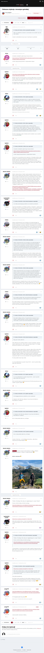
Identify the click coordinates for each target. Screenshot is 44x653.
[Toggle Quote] (13, 30)
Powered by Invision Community (22, 651)
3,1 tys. (7, 229)
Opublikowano (18, 53)
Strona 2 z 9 (30, 22)
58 (7, 63)
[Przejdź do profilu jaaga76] (3, 13)
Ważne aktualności (16, 13)
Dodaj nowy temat (21, 18)
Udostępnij (29, 13)
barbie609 (28, 30)
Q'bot (6, 93)
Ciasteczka (29, 649)
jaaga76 (9, 12)
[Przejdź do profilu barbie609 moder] (6, 203)
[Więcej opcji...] (41, 27)
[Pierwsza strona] (2, 22)
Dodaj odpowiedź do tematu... (14, 634)
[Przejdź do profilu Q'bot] (6, 97)
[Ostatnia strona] (26, 22)
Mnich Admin (6, 171)
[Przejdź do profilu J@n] (6, 31)
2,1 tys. (7, 103)
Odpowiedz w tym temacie (35, 18)
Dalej (23, 22)
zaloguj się (39, 628)
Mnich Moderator (29, 201)
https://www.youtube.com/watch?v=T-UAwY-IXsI (22, 519)
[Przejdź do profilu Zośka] (6, 223)
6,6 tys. (7, 209)
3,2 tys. (7, 81)
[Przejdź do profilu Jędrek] (6, 75)
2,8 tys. (7, 181)
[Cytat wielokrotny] (13, 40)
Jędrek (6, 71)
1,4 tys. (7, 36)
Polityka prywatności (17, 649)
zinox (6, 53)
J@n (6, 27)
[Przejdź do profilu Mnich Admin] (6, 175)
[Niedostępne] (27, 474)
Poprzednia (6, 22)
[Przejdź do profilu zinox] (6, 57)
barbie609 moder (6, 199)
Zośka (6, 220)
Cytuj (16, 40)
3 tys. (7, 598)
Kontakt (24, 649)
